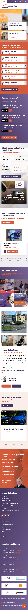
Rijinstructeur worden (7, 524)
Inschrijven (4, 110)
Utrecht (18, 162)
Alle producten (6, 222)
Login (4, 1)
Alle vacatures (6, 405)
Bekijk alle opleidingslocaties (10, 176)
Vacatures (4, 534)
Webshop (4, 531)
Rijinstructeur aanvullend (8, 527)
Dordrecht (6, 162)
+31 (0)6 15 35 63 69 (9, 474)
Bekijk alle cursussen (8, 137)
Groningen (6, 169)
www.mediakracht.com (19, 605)
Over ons (5, 386)
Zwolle (18, 167)
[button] (1, 258)
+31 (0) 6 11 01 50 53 (8, 505)
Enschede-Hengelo (6, 165)
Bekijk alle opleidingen (8, 89)
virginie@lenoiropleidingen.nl (11, 469)
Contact (15, 386)
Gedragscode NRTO (8, 604)
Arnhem (5, 156)
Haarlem (18, 156)
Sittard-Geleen (20, 159)
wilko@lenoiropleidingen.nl (10, 466)
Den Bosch (6, 159)
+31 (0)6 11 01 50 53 (8, 471)
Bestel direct (11, 251)
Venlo (17, 165)
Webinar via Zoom (21, 170)
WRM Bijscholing (6, 529)
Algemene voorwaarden (9, 602)
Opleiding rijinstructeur (10, 548)
